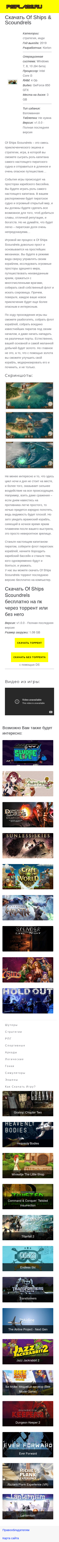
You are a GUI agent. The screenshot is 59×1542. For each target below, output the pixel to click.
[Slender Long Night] (27, 938)
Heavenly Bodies (28, 1143)
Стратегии (13, 1031)
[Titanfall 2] (27, 1227)
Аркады (11, 1052)
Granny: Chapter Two (28, 1112)
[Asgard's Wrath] (27, 907)
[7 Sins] (27, 969)
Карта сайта (10, 1538)
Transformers (28, 1298)
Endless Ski (28, 1267)
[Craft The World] (27, 876)
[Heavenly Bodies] (27, 1134)
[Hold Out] (27, 1000)
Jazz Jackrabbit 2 (28, 1360)
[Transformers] (27, 1289)
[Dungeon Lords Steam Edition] (27, 814)
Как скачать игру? (20, 1086)
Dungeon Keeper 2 (28, 1422)
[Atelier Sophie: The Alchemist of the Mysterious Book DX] (27, 783)
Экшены (11, 1079)
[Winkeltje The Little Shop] (27, 1165)
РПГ (8, 1038)
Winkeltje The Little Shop (28, 1174)
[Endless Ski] (27, 1258)
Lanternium (27, 1515)
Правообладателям (15, 1530)
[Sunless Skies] (27, 845)
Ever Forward (28, 1453)
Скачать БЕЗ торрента (29, 657)
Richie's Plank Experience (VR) (28, 1484)
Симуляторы (15, 1073)
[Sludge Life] (27, 752)
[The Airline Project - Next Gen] (27, 1320)
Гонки (9, 1066)
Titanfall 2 (27, 1236)
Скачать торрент (29, 643)
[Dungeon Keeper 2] (27, 1413)
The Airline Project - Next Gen (28, 1329)
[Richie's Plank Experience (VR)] (27, 1475)
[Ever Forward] (27, 1444)
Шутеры (11, 1025)
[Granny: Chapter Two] (27, 1103)
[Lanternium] (27, 1506)
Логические (14, 1059)
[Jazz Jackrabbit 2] (27, 1351)
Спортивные (15, 1045)
